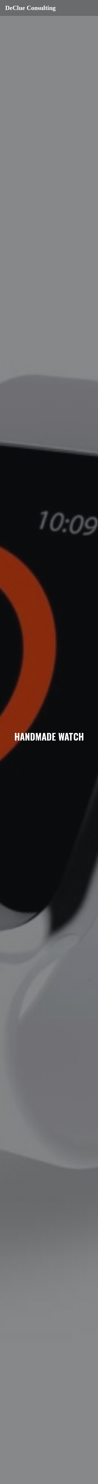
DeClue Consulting (30, 7)
